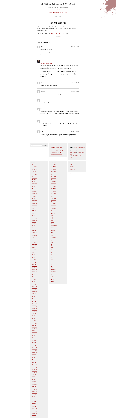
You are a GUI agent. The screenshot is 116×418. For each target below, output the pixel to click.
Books (52, 215)
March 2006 (34, 362)
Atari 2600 (52, 213)
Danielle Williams (73, 152)
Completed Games (54, 217)
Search (66, 12)
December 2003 (34, 408)
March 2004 (34, 403)
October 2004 (34, 391)
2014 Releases (53, 203)
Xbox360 (52, 281)
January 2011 (34, 264)
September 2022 (34, 173)
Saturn (52, 262)
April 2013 (34, 228)
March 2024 (34, 167)
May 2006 (33, 359)
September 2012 (34, 235)
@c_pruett (58, 9)
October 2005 (34, 371)
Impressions (53, 233)
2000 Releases (53, 181)
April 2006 (34, 360)
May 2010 (33, 278)
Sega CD (52, 264)
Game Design (56, 12)
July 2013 (33, 223)
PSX (51, 257)
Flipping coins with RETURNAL (56, 154)
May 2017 (33, 189)
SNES (52, 267)
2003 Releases (53, 186)
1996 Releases (53, 174)
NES (51, 245)
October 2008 (34, 310)
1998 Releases (53, 178)
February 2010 (34, 283)
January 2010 (34, 284)
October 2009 (34, 289)
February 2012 (34, 244)
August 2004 (34, 394)
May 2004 (33, 399)
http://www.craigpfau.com (46, 63)
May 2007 (33, 338)
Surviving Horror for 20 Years (56, 152)
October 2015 (34, 205)
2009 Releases (53, 196)
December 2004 (34, 388)
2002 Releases (53, 184)
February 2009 (34, 303)
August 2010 (34, 272)
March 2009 (34, 301)
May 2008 (33, 318)
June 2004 (33, 398)
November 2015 (34, 203)
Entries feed (72, 166)
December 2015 (34, 201)
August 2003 (34, 415)
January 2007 (34, 345)
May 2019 (33, 181)
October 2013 (34, 218)
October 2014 (34, 211)
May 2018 (33, 188)
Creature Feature (53, 218)
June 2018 (33, 186)
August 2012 (34, 237)
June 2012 (33, 240)
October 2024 (34, 166)
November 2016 (34, 193)
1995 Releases (53, 173)
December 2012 (34, 232)
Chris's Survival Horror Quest (58, 3)
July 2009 (33, 294)
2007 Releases (53, 193)
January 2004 (34, 406)
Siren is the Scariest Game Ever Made (57, 150)
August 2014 (34, 213)
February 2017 (34, 191)
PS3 (51, 252)
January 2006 (34, 366)
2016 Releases (53, 206)
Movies (52, 242)
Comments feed (72, 167)
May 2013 (33, 227)
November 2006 (34, 349)
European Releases (54, 225)
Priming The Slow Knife (55, 149)
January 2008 (34, 325)
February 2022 (34, 174)
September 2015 (34, 206)
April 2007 (34, 340)
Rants (52, 259)
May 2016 (33, 195)
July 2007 (33, 335)
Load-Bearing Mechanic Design (56, 147)
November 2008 (34, 308)
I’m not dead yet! (58, 22)
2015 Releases (53, 205)
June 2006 (33, 357)
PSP (51, 255)
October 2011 (34, 249)
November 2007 (34, 328)
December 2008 (34, 306)
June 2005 (33, 377)
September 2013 (34, 220)
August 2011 (34, 252)
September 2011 (34, 250)
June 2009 (33, 296)
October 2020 (34, 178)
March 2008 (34, 322)
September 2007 (34, 332)
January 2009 (34, 305)
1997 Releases (53, 176)
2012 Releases (53, 201)
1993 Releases (53, 169)
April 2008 (34, 320)
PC (51, 249)
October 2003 (34, 411)
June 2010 (33, 276)
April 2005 (34, 381)
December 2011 (34, 247)
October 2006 (34, 350)
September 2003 (34, 413)
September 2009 (34, 291)
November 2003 (34, 410)
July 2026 (33, 164)
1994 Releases (53, 171)
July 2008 (33, 315)
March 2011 (34, 261)
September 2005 (34, 372)
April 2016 (34, 196)
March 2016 (34, 198)
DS (51, 223)
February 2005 (34, 384)
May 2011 (33, 257)
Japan (52, 235)
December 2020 (34, 176)
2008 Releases (53, 195)
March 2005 (34, 382)
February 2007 (34, 344)
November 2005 (34, 369)
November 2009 (34, 288)
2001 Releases (53, 183)
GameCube (53, 230)
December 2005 (34, 367)
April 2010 (34, 279)
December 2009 (34, 286)
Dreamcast (52, 222)
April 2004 (34, 401)
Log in (71, 164)
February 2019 (34, 183)
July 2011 (33, 254)
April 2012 (34, 242)
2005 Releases (53, 189)
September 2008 (34, 311)
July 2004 (33, 396)
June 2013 (33, 225)
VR (51, 272)
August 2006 (34, 354)
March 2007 (34, 342)
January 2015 (34, 210)
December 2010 (34, 266)
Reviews (50, 12)
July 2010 (33, 274)
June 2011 (33, 255)
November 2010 (34, 267)
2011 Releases (53, 200)
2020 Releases (53, 208)
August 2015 (34, 208)
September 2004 (34, 393)
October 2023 (34, 169)
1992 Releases (53, 167)
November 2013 (34, 217)
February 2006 (34, 364)
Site (51, 266)
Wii (51, 274)
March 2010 (34, 281)
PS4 (51, 254)
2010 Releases (53, 198)
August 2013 (34, 222)
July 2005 (33, 376)
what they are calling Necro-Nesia (58, 33)
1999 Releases (53, 179)
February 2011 (34, 262)
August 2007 (34, 333)
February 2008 (34, 323)
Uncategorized (53, 269)
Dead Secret (53, 220)
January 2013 (34, 230)
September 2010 (34, 271)
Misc (60, 36)
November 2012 (34, 233)
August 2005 (34, 374)
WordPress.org (72, 169)
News (52, 247)
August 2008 (34, 313)
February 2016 (34, 200)
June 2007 (33, 337)
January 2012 (34, 245)
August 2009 (34, 293)
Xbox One (52, 279)
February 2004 (34, 404)
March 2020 (34, 179)
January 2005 (34, 386)
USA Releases (53, 271)
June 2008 (33, 316)
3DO (51, 210)
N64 (51, 244)
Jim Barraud (76, 173)
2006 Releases (53, 191)
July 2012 (33, 239)
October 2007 (34, 330)
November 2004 (34, 389)
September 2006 (34, 352)
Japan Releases (53, 237)
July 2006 (33, 355)
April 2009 (34, 300)
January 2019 (34, 184)
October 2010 (34, 269)
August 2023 (34, 171)
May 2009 (33, 298)
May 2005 (33, 379)
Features (61, 12)
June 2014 (33, 215)
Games (52, 232)
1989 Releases (53, 166)
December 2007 (34, 327)
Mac (51, 239)
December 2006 (34, 347)
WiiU (52, 276)
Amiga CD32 (53, 211)
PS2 (51, 250)
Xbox (52, 278)
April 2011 (34, 259)
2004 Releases (53, 188)
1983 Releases (53, 164)
